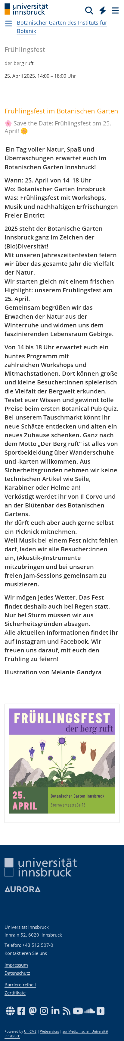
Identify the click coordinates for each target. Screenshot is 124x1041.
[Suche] (89, 10)
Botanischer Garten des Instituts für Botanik (62, 27)
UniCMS (30, 1031)
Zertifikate (15, 993)
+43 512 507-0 (37, 945)
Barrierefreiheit (20, 985)
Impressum (16, 965)
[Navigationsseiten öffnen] (8, 23)
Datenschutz (17, 973)
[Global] (100, 9)
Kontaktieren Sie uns (26, 953)
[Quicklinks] (103, 10)
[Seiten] (115, 10)
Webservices (49, 1031)
